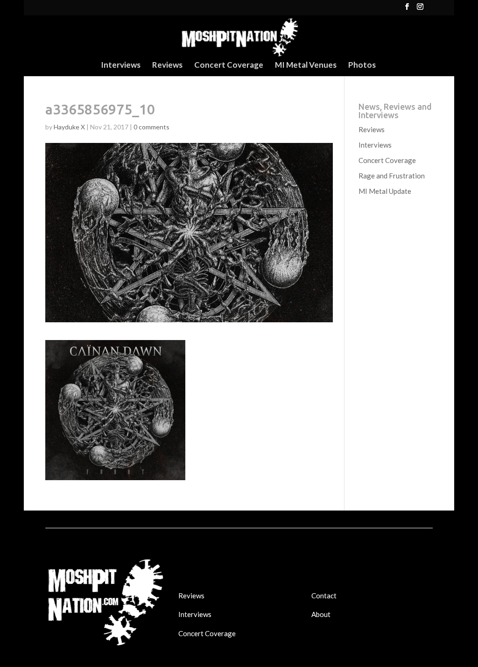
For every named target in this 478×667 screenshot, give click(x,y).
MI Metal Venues (306, 66)
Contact (324, 595)
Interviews (121, 66)
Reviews (167, 66)
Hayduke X (69, 127)
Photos (362, 66)
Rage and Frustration (391, 175)
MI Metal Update (384, 191)
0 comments (151, 127)
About (320, 614)
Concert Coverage (228, 66)
